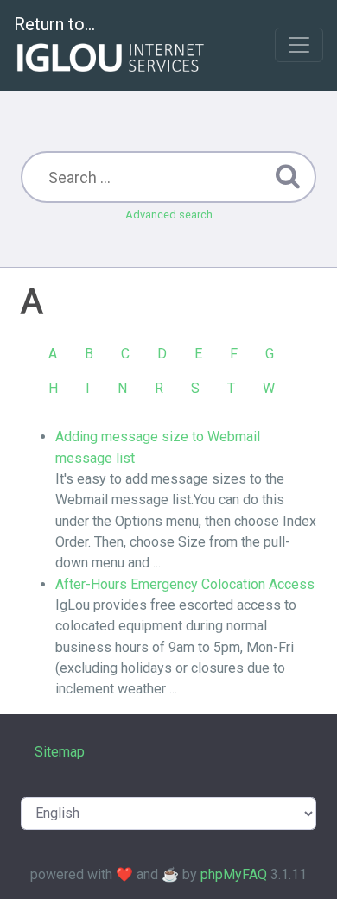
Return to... (54, 24)
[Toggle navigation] (299, 45)
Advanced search (169, 214)
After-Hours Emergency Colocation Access (185, 584)
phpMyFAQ (233, 874)
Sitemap (60, 752)
